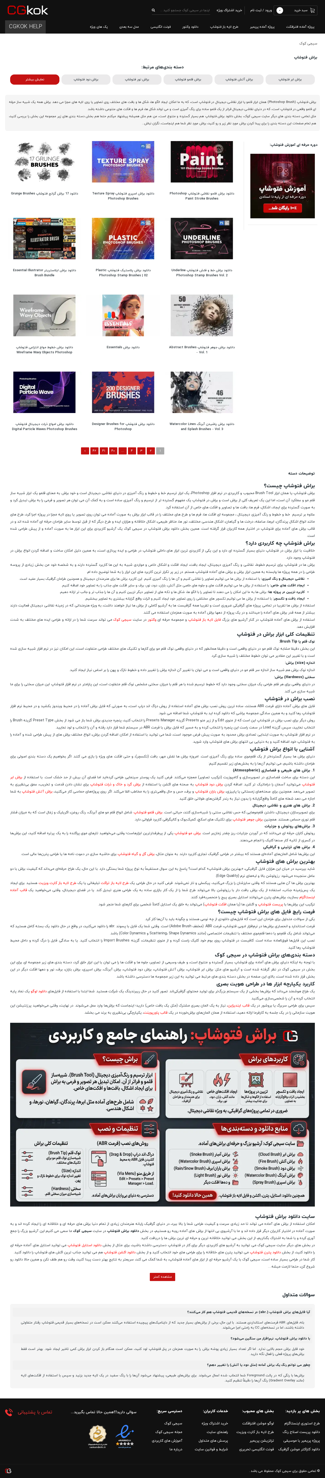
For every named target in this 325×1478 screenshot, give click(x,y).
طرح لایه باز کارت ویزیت (57, 883)
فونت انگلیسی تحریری (256, 1449)
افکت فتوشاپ (215, 904)
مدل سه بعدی (129, 27)
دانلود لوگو (39, 991)
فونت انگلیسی (161, 27)
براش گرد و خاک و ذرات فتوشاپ (115, 784)
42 (94, 451)
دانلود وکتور (190, 27)
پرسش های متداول (213, 1440)
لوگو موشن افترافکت (258, 1423)
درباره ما (176, 1449)
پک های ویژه (99, 27)
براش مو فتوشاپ (187, 833)
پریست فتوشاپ (270, 904)
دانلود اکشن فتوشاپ (120, 1252)
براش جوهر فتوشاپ (248, 819)
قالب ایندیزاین (238, 1005)
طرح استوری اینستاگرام (302, 1423)
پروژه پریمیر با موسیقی (301, 1440)
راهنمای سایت (217, 1432)
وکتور (152, 619)
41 (103, 451)
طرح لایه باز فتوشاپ (224, 27)
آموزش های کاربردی (167, 1440)
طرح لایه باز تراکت (115, 883)
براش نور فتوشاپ (137, 79)
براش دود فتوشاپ (86, 79)
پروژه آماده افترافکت (300, 27)
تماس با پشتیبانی (35, 1412)
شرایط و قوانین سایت (211, 1449)
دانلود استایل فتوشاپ (84, 1245)
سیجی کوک (122, 619)
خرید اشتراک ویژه (215, 1423)
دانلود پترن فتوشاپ (265, 1252)
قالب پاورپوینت (156, 1012)
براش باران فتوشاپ (209, 791)
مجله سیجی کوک (168, 1432)
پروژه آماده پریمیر (262, 27)
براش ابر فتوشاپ (290, 79)
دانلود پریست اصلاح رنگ (301, 1432)
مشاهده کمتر (162, 1277)
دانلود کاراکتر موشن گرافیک (299, 1449)
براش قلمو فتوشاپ (188, 79)
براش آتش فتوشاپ (239, 79)
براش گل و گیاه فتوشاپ (136, 854)
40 (113, 451)
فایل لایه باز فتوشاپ (204, 619)
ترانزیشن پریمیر (262, 1440)
